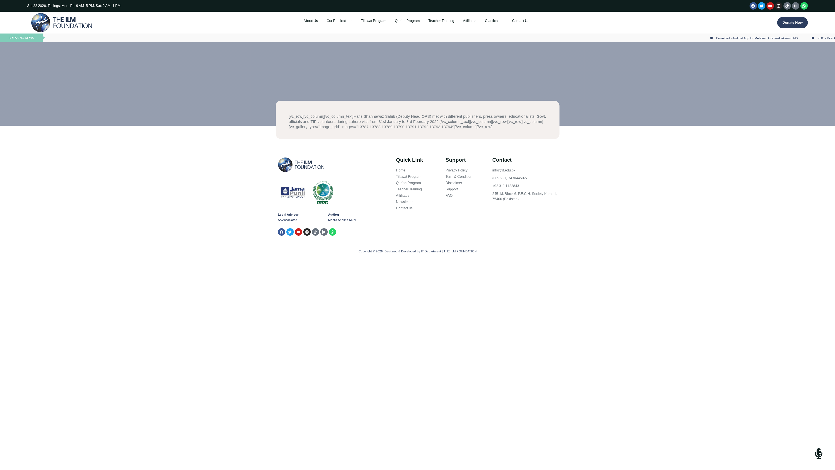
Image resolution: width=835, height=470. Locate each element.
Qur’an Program (407, 21)
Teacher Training (441, 21)
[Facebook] (753, 6)
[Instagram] (778, 6)
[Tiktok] (787, 6)
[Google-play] (795, 6)
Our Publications (339, 21)
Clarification (494, 21)
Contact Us (520, 21)
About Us (311, 21)
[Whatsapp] (804, 6)
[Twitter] (761, 6)
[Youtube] (770, 6)
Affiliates (469, 21)
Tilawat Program (373, 21)
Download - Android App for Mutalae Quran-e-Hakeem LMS (741, 38)
